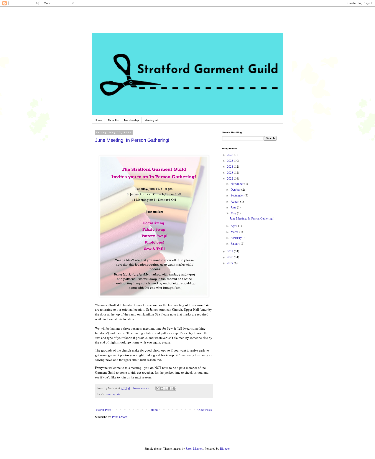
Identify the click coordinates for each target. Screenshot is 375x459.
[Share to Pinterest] (174, 388)
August (235, 201)
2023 (230, 172)
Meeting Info (152, 120)
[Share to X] (166, 388)
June (234, 207)
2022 (230, 178)
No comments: (141, 388)
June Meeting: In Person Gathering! (132, 140)
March (235, 232)
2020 (230, 257)
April (234, 226)
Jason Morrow (194, 448)
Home (98, 120)
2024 (230, 166)
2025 (230, 161)
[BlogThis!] (162, 388)
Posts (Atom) (120, 417)
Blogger (225, 448)
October (236, 189)
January (236, 243)
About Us (113, 120)
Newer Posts (103, 410)
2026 (230, 155)
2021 (230, 251)
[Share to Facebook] (170, 388)
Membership (131, 120)
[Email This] (157, 388)
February (237, 238)
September (238, 195)
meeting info (113, 394)
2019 (230, 263)
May (234, 213)
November (237, 184)
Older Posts (204, 410)
